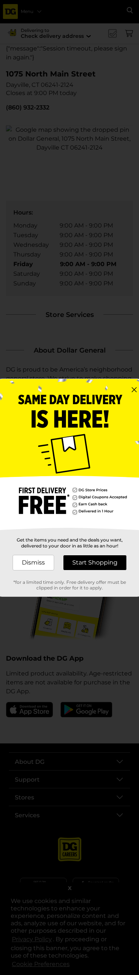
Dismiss (33, 562)
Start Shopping (95, 562)
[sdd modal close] (134, 390)
